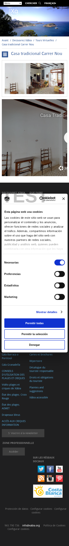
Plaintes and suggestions (36, 389)
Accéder (13, 451)
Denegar (34, 344)
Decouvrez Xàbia (22, 40)
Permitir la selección (35, 333)
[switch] (59, 274)
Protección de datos (17, 508)
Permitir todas (34, 323)
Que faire (36, 192)
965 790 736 (12, 525)
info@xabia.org (31, 525)
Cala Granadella (11, 364)
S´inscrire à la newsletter (23, 433)
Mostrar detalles (46, 311)
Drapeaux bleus (11, 414)
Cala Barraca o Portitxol (10, 356)
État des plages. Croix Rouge (14, 396)
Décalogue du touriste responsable (41, 369)
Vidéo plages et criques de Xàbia (11, 386)
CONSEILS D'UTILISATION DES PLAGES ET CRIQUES (13, 374)
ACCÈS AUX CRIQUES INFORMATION (14, 422)
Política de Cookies (54, 525)
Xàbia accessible (38, 397)
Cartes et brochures (40, 354)
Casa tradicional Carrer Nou (18, 44)
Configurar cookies (41, 508)
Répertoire (35, 361)
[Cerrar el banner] (63, 198)
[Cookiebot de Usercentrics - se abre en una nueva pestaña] (41, 198)
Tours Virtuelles (45, 40)
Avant (5, 40)
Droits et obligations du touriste (41, 379)
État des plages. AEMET (11, 406)
